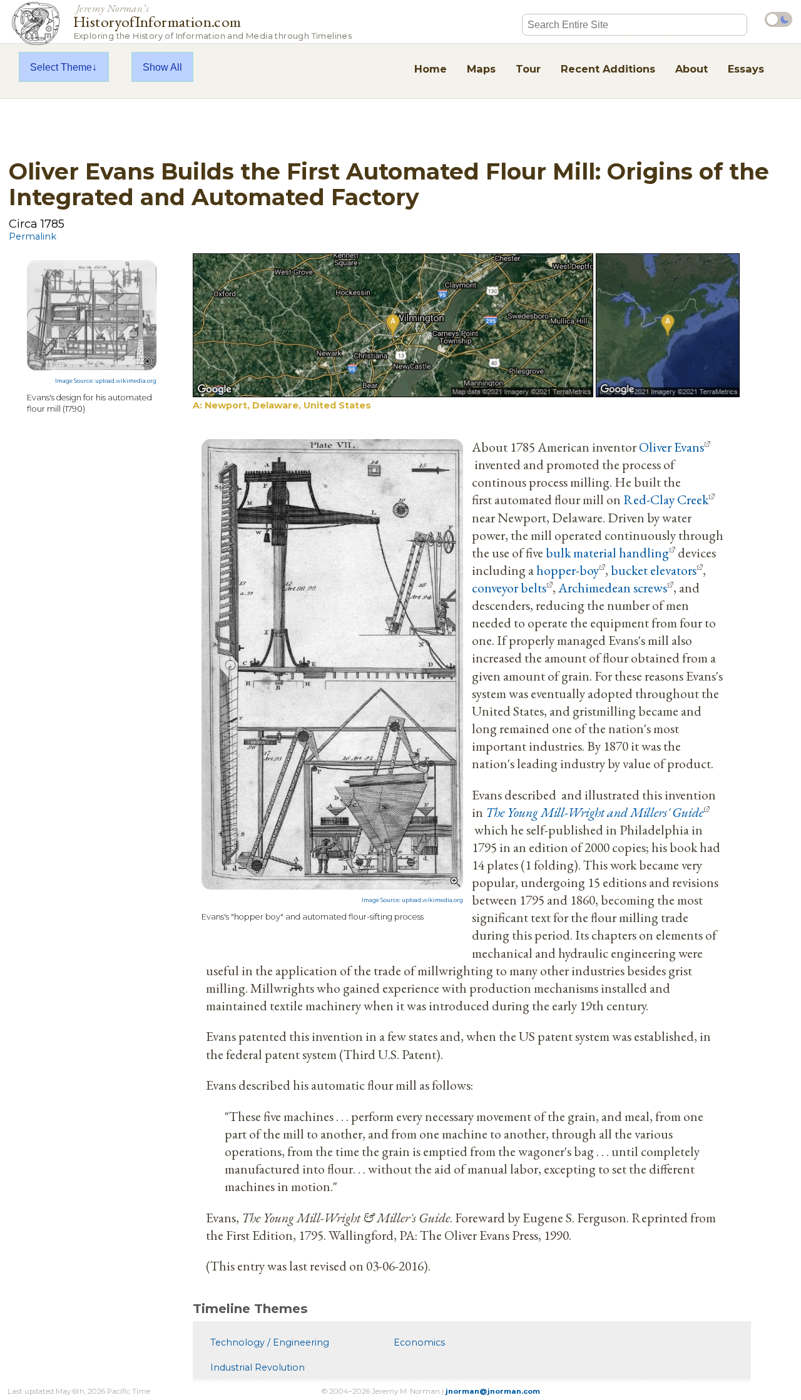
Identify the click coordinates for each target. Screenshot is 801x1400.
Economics (419, 1342)
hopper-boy (567, 570)
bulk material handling (607, 552)
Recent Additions (608, 69)
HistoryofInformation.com (212, 21)
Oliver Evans (671, 446)
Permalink (32, 236)
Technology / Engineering (269, 1342)
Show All (162, 67)
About (691, 69)
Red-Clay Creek (665, 499)
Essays (746, 69)
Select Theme (61, 67)
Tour (528, 69)
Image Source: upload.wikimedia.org (105, 381)
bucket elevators (653, 570)
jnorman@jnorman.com (493, 1391)
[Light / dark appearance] (778, 19)
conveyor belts (509, 587)
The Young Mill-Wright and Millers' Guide (594, 812)
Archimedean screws (612, 587)
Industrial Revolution (257, 1367)
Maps (481, 69)
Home (430, 69)
